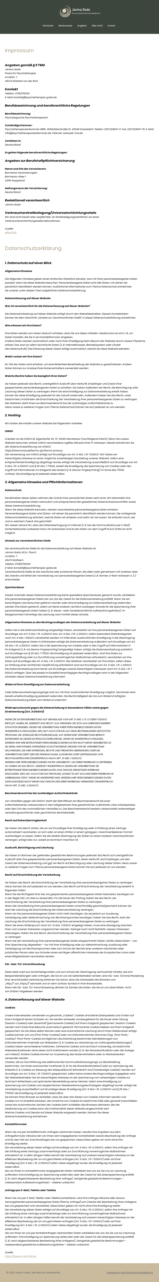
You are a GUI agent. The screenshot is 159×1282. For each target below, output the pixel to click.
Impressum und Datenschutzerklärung (130, 1272)
